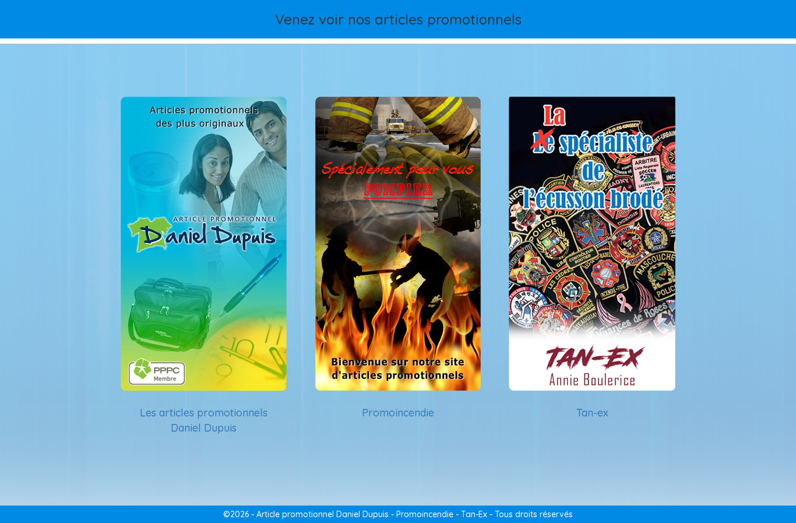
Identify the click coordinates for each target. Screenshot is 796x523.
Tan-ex (592, 412)
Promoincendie (398, 412)
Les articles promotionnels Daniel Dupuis (203, 420)
